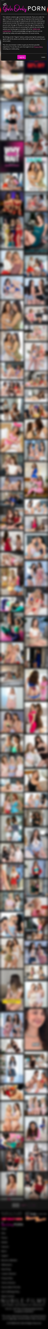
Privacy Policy (38, 47)
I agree (21, 57)
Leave (43, 57)
